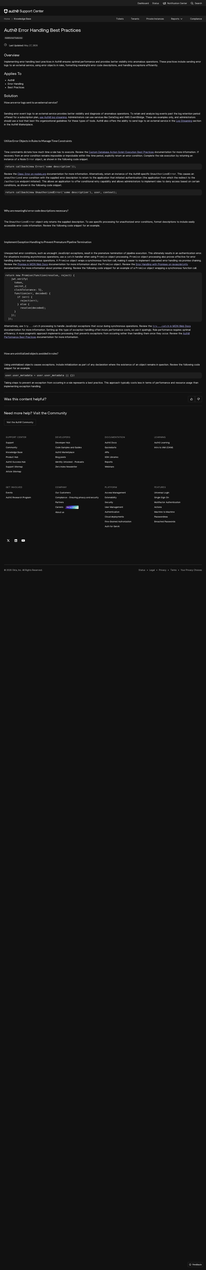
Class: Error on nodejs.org (31, 173)
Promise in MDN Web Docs (32, 264)
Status (142, 570)
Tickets (120, 18)
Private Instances (155, 18)
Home (7, 18)
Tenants (135, 18)
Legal (152, 570)
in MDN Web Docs (172, 326)
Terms (173, 570)
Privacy (162, 570)
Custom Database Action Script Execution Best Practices (121, 152)
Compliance (196, 18)
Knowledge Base (22, 18)
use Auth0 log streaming (53, 117)
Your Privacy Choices (191, 570)
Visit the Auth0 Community (20, 422)
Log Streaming (184, 120)
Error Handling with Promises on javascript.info (162, 264)
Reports (175, 18)
